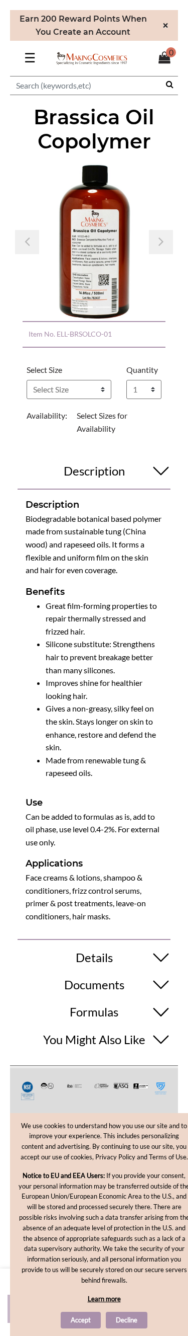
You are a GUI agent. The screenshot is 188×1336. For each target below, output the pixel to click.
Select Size (44, 369)
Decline (126, 1320)
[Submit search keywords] (169, 84)
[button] (27, 242)
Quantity (142, 369)
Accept (81, 1320)
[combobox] (94, 85)
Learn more (104, 1299)
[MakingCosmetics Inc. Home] (91, 57)
